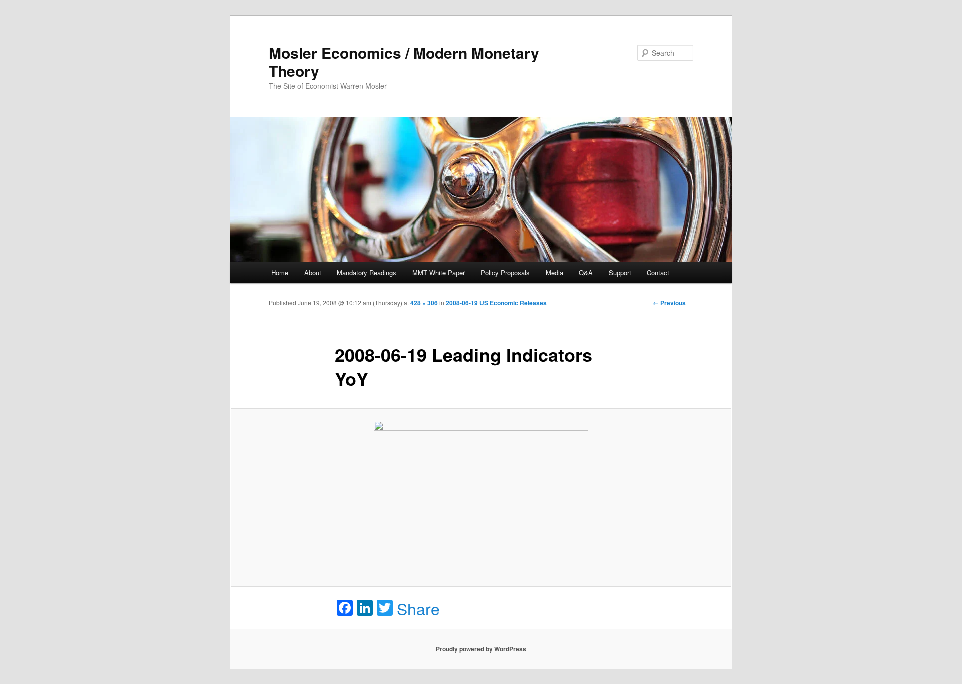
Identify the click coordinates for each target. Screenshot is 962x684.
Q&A (586, 272)
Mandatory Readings (366, 272)
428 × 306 (424, 302)
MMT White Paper (438, 272)
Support (620, 272)
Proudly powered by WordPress (481, 648)
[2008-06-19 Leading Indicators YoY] (481, 497)
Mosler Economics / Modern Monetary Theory (404, 61)
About (312, 272)
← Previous (669, 302)
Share (418, 608)
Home (279, 272)
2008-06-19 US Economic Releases (496, 302)
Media (554, 272)
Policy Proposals (505, 272)
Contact (658, 272)
